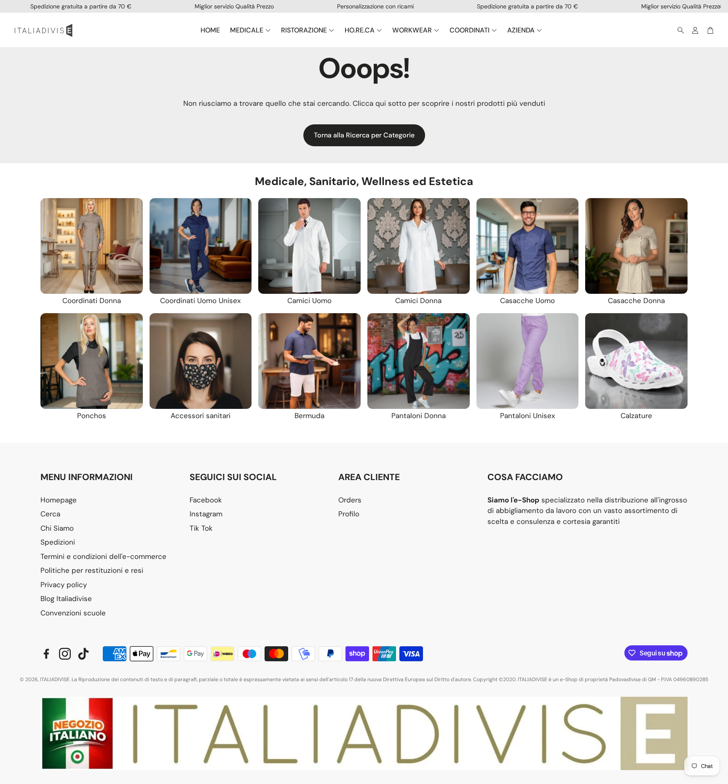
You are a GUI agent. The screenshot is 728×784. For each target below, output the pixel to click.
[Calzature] (636, 361)
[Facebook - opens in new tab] (46, 654)
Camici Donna (418, 300)
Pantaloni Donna (418, 415)
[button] (678, 30)
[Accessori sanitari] (201, 361)
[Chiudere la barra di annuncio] (719, 6)
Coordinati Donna (91, 300)
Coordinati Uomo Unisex (200, 300)
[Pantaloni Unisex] (527, 361)
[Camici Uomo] (309, 246)
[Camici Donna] (418, 246)
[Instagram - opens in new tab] (65, 654)
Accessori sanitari (200, 415)
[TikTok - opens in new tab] (83, 654)
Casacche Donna (636, 300)
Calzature (636, 415)
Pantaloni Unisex (527, 415)
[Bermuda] (309, 361)
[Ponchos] (91, 361)
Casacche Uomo (527, 300)
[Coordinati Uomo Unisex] (201, 246)
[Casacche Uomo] (527, 246)
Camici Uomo (309, 300)
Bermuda (309, 415)
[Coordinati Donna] (91, 246)
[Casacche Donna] (636, 246)
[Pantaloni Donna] (418, 361)
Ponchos (91, 415)
